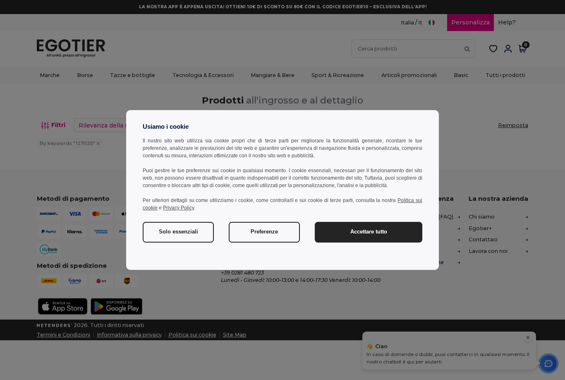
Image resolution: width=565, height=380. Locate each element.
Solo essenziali (178, 232)
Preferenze (264, 232)
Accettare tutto (368, 232)
